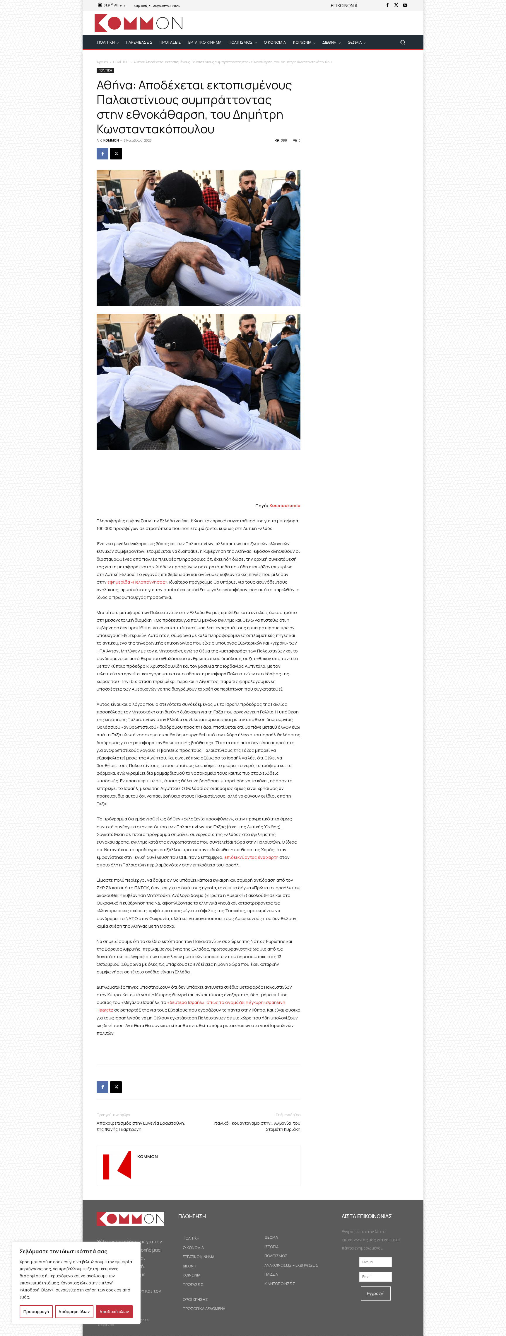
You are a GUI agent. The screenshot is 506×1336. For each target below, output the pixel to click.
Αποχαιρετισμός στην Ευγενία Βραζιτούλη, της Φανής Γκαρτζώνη (141, 1126)
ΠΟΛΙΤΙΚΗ (121, 62)
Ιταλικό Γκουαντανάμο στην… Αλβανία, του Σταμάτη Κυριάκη (257, 1126)
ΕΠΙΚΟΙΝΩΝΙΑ (344, 5)
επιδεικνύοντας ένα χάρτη (251, 857)
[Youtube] (405, 5)
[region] (76, 1283)
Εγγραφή (375, 1293)
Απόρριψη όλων (74, 1311)
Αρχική (102, 62)
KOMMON (111, 140)
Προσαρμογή (36, 1311)
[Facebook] (387, 5)
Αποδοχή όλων (114, 1311)
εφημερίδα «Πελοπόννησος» (137, 582)
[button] (402, 42)
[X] (396, 5)
